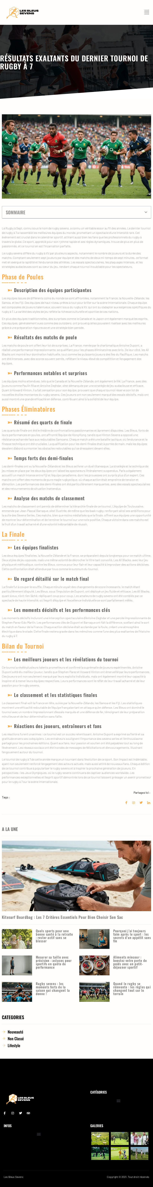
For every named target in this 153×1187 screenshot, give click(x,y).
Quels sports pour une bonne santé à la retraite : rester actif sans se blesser (54, 935)
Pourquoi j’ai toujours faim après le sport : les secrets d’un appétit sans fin (132, 935)
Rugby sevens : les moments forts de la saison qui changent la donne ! (53, 988)
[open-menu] (147, 12)
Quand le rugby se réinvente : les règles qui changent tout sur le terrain (132, 988)
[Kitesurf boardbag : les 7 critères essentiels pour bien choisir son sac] (76, 876)
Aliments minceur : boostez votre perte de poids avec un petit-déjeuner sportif (130, 962)
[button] (146, 212)
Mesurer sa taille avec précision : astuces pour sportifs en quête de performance (54, 962)
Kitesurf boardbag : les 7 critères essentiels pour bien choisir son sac (62, 917)
